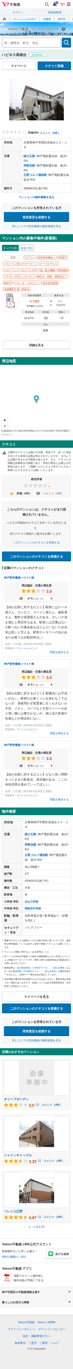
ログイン (18, 12)
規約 (25, 1336)
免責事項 (20, 1343)
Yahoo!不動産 (26, 1322)
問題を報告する (59, 652)
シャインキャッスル (18, 1155)
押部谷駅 (29, 165)
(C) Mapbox (7, 430)
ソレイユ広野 (13, 1211)
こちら (46, 951)
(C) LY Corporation (45, 430)
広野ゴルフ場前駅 (35, 175)
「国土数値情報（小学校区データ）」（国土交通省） (40, 967)
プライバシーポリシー (21, 1329)
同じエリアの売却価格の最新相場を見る (36, 226)
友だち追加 (62, 1254)
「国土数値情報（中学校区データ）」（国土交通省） (32, 971)
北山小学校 (31, 901)
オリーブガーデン (16, 1099)
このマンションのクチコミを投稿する (36, 542)
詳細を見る (36, 345)
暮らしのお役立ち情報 (15, 1302)
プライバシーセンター (51, 1329)
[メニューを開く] (68, 4)
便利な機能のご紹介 (14, 1256)
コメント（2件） (53, 1217)
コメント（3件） (51, 1105)
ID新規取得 (55, 12)
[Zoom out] (5, 426)
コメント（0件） (50, 133)
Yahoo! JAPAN (46, 1322)
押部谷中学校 (33, 908)
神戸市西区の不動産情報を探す (21, 1292)
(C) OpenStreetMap (24, 430)
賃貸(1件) (26, 248)
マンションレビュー (27, 648)
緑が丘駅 (29, 156)
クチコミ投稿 (54, 65)
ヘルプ (54, 1343)
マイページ (18, 65)
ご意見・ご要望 (37, 1343)
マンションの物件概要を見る (36, 197)
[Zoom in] (5, 420)
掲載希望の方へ (40, 1336)
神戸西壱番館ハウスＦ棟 (19, 577)
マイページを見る (36, 996)
